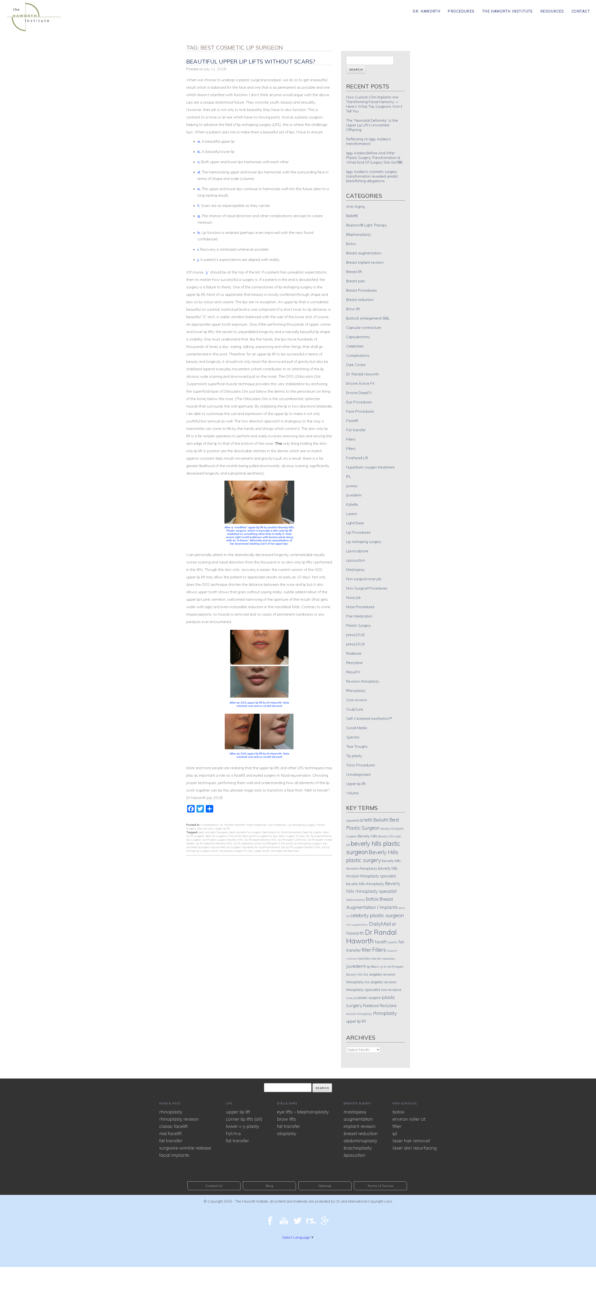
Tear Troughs (357, 746)
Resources (552, 11)
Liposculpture (357, 551)
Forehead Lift (357, 457)
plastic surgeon (369, 997)
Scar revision (205, 828)
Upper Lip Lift (238, 1112)
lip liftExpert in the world (277, 843)
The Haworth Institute (507, 11)
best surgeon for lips (292, 836)
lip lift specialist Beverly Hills (214, 843)
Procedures (461, 11)
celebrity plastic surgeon (377, 915)
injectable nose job (369, 958)
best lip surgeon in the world (223, 836)
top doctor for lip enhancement (261, 847)
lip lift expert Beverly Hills (261, 839)
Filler (397, 1126)
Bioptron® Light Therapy (366, 225)
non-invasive (391, 990)
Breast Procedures (361, 290)
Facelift (352, 420)
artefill (366, 820)
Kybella (352, 504)
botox (372, 899)
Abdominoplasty (360, 1140)
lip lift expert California (292, 839)
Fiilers (351, 439)
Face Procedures (257, 824)
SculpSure (354, 709)
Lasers (351, 513)
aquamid (352, 820)
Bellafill (352, 215)
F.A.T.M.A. (233, 1133)
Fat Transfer (170, 1140)
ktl (307, 836)
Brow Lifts (286, 1119)
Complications (209, 824)
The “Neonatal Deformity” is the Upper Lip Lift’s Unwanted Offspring (372, 125)
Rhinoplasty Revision (179, 1119)
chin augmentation (357, 924)
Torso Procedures (360, 765)
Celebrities (355, 346)
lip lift (383, 966)
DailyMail (380, 923)
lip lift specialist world (247, 843)
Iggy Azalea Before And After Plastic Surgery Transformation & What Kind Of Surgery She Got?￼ (374, 158)
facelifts (393, 942)
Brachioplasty (358, 1148)
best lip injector (312, 832)
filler (366, 950)
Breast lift (354, 271)
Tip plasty (354, 755)
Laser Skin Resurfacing (415, 1148)
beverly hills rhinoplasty (365, 883)
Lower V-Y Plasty (242, 1126)
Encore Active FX (360, 383)
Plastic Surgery (358, 625)
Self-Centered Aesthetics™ (369, 718)
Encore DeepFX (359, 392)
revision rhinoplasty (359, 1014)
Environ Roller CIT (409, 1119)
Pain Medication (359, 616)
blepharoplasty (355, 899)
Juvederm (354, 495)
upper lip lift (261, 851)
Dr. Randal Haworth (232, 824)
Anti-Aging (355, 206)
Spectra (352, 737)
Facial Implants (174, 1155)
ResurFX (353, 672)
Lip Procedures (277, 824)
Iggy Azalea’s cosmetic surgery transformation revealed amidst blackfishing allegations (372, 176)
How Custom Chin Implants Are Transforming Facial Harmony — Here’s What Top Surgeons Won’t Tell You (374, 104)
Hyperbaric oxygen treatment (370, 467)
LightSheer (355, 523)
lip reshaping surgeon (308, 843)
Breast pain (355, 281)
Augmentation (358, 1119)
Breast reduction (360, 299)
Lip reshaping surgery (301, 824)
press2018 (355, 634)
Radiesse (353, 653)
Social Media (356, 727)
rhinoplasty (385, 1013)
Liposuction (355, 560)
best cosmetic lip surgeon (245, 832)
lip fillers (373, 966)
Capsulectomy (358, 336)
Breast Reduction (361, 1133)
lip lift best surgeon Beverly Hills (223, 839)
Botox (351, 243)
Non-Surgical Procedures (366, 588)
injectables (388, 958)
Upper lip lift (222, 828)
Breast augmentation (363, 253)
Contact (581, 11)
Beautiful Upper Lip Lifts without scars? (250, 61)
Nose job (353, 597)
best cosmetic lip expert (213, 832)
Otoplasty (286, 1133)
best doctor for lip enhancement (282, 832)
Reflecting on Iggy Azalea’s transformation (368, 141)
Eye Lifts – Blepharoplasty (303, 1112)
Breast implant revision (365, 262)
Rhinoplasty (356, 690)
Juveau (351, 485)
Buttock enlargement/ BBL (368, 318)
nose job (351, 998)
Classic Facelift (173, 1126)
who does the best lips (285, 851)
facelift (381, 941)
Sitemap (325, 1186)
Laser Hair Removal (411, 1140)
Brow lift (353, 309)
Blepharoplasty (358, 234)
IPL (348, 476)
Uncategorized (358, 774)
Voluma (352, 793)
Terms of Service (380, 1186)
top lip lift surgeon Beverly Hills (300, 847)
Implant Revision (360, 1126)
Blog (269, 1186)
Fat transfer (356, 430)
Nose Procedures (360, 606)
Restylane (354, 662)
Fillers (351, 448)
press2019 (355, 644)
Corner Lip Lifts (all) (244, 1119)
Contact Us (214, 1186)
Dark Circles (356, 364)
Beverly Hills (367, 836)
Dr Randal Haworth (371, 936)
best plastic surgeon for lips (260, 836)
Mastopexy (355, 569)
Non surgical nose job (363, 578)
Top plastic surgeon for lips (236, 851)
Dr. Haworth (426, 11)
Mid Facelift (170, 1133)
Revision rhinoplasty (362, 681)
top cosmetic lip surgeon (226, 847)
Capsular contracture (363, 327)
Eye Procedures (359, 402)
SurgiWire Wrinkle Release (185, 1148)
